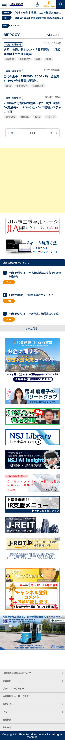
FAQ (5, 711)
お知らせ (7, 727)
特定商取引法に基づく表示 (16, 696)
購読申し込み (49, 6)
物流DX (25, 116)
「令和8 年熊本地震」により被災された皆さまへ (38, 12)
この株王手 (38, 85)
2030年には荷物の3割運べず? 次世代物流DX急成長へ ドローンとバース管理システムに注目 (32, 107)
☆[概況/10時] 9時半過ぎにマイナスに (30, 295)
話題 (38, 59)
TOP (5, 25)
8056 (48, 59)
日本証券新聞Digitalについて (17, 673)
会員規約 (7, 680)
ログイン (37, 6)
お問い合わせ (9, 704)
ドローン (50, 116)
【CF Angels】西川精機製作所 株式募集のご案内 (38, 17)
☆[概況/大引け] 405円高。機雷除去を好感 (33, 313)
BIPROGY (25, 59)
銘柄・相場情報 (13, 44)
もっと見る (31, 328)
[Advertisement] (32, 180)
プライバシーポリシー (13, 688)
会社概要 (7, 719)
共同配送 (10, 59)
